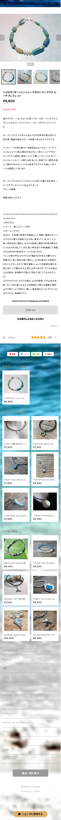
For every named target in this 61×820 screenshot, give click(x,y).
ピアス (5, 686)
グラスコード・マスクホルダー (16, 722)
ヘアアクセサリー (10, 713)
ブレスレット (8, 677)
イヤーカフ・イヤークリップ (14, 741)
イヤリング (7, 695)
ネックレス (7, 659)
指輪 (4, 668)
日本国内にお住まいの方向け (30, 318)
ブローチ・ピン (9, 759)
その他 (5, 750)
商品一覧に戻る (30, 773)
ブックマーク (8, 731)
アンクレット (8, 704)
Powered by (27, 791)
